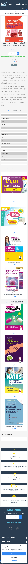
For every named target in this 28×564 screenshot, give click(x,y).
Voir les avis (14, 64)
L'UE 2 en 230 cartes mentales (14, 199)
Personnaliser (14, 560)
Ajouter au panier (18, 53)
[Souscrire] (20, 517)
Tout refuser (14, 557)
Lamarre (3, 124)
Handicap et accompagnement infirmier (14, 362)
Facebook (11, 528)
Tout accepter (14, 553)
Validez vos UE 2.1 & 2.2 (14, 262)
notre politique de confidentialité (15, 512)
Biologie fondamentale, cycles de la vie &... (14, 294)
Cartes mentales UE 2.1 (14, 230)
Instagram (17, 528)
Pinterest (16, 61)
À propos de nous (8, 538)
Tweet (14, 61)
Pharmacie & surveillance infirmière (14, 426)
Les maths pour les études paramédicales (14, 394)
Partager (12, 61)
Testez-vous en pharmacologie (14, 331)
